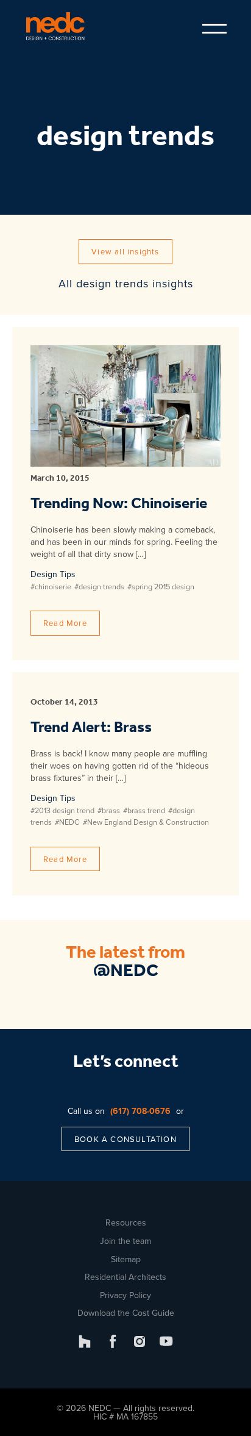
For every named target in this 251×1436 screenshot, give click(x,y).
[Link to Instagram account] (139, 1341)
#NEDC (67, 821)
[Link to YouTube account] (166, 1341)
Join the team (125, 1241)
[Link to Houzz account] (85, 1341)
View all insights (125, 251)
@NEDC (125, 971)
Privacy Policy (125, 1295)
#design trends (99, 586)
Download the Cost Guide (125, 1313)
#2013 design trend (62, 810)
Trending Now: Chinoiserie (118, 504)
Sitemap (126, 1259)
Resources (125, 1222)
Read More (65, 622)
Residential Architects (125, 1277)
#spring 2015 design (160, 586)
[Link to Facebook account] (113, 1341)
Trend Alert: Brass (91, 727)
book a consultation (125, 1138)
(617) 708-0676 (140, 1111)
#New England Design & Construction (146, 821)
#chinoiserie (50, 586)
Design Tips (53, 574)
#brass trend (144, 810)
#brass (108, 810)
